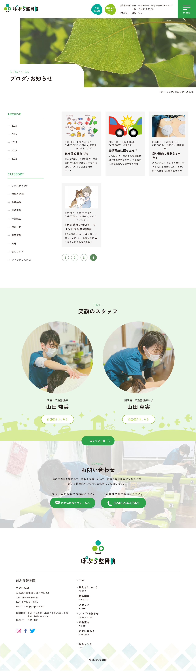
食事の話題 (17, 193)
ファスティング (19, 185)
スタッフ (84, 606)
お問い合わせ (87, 632)
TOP (82, 580)
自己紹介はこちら (57, 419)
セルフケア (17, 251)
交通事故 (16, 210)
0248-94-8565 (126, 502)
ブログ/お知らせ (89, 615)
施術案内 (84, 597)
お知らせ (16, 226)
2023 (14, 150)
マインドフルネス (21, 259)
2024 (14, 142)
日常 (13, 243)
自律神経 (16, 202)
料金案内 (84, 624)
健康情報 (16, 235)
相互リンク (85, 645)
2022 (14, 158)
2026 (14, 125)
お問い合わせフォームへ (75, 503)
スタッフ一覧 (97, 441)
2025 (14, 133)
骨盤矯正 (16, 218)
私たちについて (88, 589)
